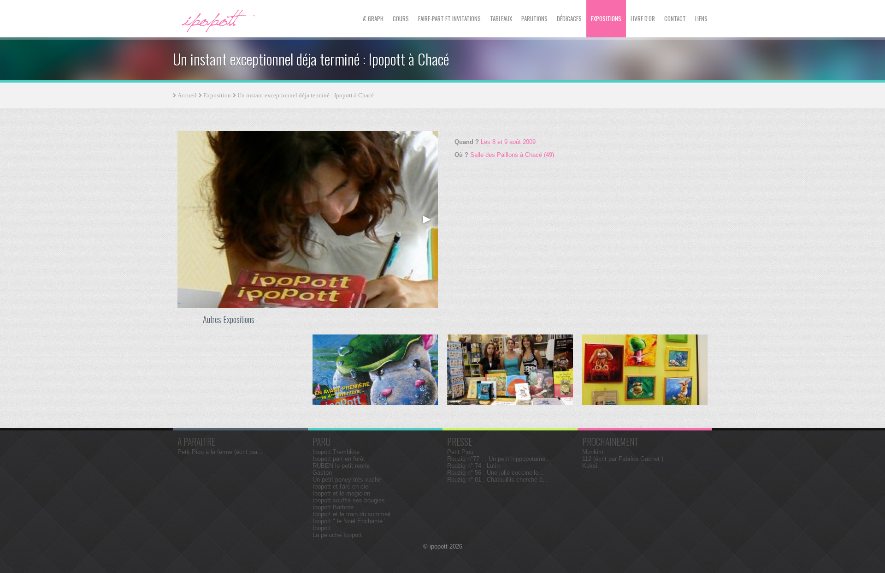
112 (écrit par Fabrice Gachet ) (622, 458)
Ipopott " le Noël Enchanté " (350, 521)
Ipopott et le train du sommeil (351, 514)
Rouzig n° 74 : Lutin (473, 465)
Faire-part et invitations (449, 18)
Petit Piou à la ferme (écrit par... (220, 451)
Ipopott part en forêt (339, 458)
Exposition (217, 95)
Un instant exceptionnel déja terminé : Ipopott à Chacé (305, 95)
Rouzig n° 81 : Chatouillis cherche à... (497, 479)
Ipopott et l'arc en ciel (341, 486)
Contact (675, 18)
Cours (401, 18)
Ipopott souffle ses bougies (349, 500)
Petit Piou (460, 451)
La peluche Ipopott (337, 534)
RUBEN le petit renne (341, 465)
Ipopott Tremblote (336, 451)
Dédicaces (569, 18)
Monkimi (593, 451)
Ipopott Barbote (333, 507)
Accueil (187, 95)
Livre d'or (643, 18)
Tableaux (501, 18)
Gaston (322, 472)
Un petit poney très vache (347, 479)
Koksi (589, 465)
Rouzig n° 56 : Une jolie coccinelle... (495, 472)
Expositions (606, 18)
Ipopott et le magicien (341, 493)
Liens (701, 18)
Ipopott (322, 528)
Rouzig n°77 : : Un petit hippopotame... (499, 458)
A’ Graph (373, 18)
